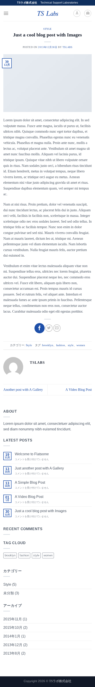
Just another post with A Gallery (39, 468)
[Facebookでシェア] (39, 328)
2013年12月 (12, 645)
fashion (60, 345)
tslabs (67, 47)
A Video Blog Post (78, 389)
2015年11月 (12, 619)
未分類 (8, 593)
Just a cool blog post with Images (40, 511)
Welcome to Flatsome (32, 454)
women (80, 345)
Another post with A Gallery (23, 389)
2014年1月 (11, 636)
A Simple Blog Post (30, 482)
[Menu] (6, 13)
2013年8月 (11, 653)
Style (47, 29)
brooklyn (47, 345)
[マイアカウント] (76, 13)
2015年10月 (12, 627)
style (71, 345)
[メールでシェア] (57, 328)
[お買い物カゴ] (87, 13)
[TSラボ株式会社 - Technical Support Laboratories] (47, 13)
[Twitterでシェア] (49, 328)
